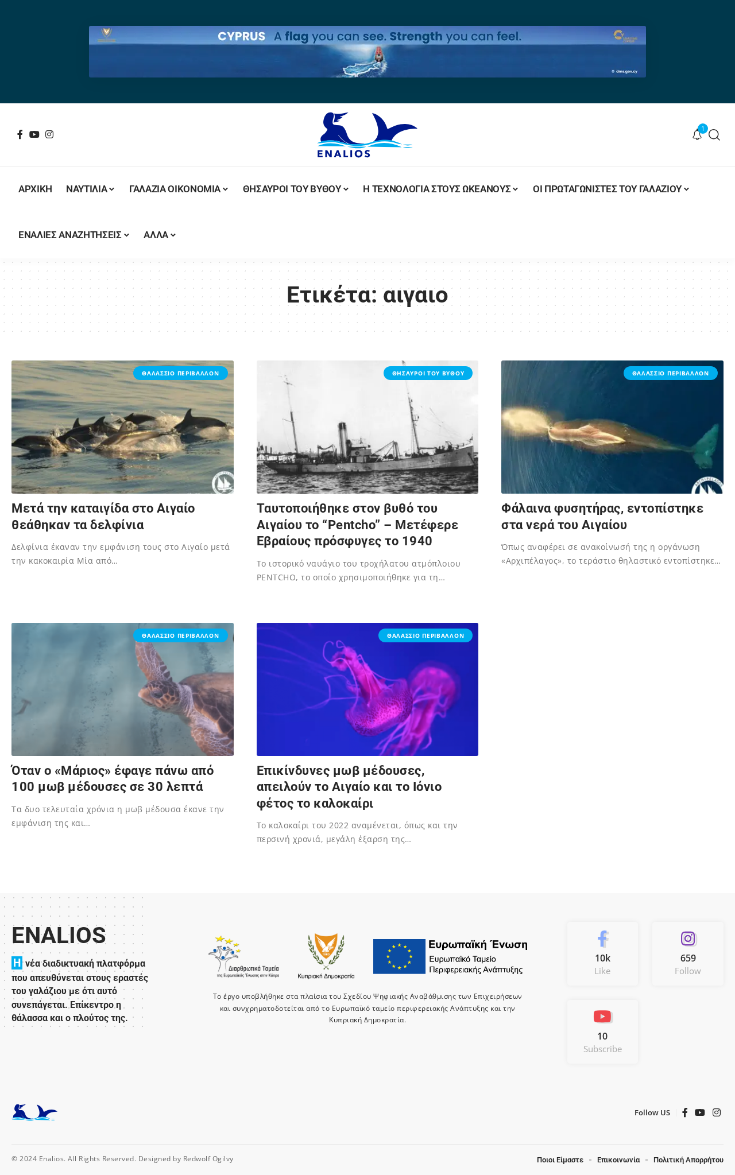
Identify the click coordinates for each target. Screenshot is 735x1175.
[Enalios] (367, 135)
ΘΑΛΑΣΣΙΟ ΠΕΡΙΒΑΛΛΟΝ (180, 373)
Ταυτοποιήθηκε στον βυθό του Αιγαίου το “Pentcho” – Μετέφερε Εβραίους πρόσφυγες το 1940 (358, 524)
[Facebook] (20, 134)
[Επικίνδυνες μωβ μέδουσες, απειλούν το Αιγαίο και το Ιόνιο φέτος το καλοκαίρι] (368, 689)
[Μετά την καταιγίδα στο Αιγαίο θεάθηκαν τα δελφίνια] (122, 427)
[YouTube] (34, 134)
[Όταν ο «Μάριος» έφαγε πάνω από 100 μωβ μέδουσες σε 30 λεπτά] (122, 689)
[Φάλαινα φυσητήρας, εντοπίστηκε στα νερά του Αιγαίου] (612, 427)
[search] (715, 135)
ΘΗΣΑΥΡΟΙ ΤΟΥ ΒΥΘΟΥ (428, 373)
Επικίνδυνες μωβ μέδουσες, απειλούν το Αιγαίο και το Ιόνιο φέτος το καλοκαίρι (349, 787)
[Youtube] (603, 1032)
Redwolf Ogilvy (208, 1159)
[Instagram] (49, 134)
